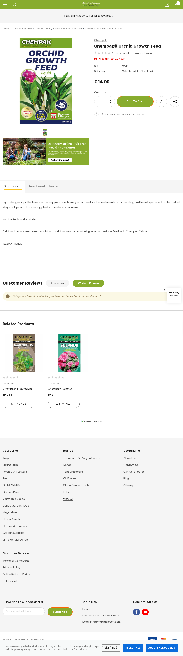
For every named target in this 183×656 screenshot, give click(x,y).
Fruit (6, 478)
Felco (66, 492)
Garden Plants (12, 492)
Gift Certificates (134, 471)
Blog (126, 478)
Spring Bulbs (11, 465)
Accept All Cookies (161, 648)
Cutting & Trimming (15, 526)
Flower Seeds (11, 519)
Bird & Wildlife (11, 485)
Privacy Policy (80, 649)
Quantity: (100, 92)
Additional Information (46, 186)
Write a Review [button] (143, 53)
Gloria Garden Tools (76, 485)
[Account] (166, 5)
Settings (111, 648)
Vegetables (10, 512)
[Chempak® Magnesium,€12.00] (24, 353)
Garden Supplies (13, 533)
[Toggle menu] (5, 4)
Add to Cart (18, 404)
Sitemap (128, 485)
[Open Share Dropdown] (175, 101)
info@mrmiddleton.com (105, 621)
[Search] (14, 4)
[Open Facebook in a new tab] (136, 612)
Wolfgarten (70, 478)
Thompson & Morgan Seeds (81, 458)
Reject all (132, 648)
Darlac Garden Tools (16, 505)
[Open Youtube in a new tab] (145, 612)
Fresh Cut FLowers (15, 471)
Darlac (67, 465)
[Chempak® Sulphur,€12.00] (69, 353)
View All (68, 499)
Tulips (6, 458)
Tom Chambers (73, 471)
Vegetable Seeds (14, 499)
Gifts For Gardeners (16, 539)
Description (13, 186)
